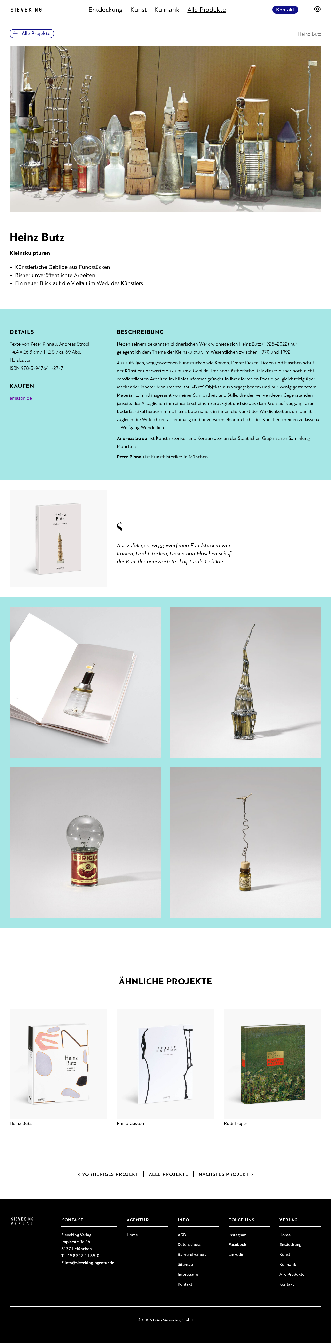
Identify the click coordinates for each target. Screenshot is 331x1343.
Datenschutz (189, 1244)
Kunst (138, 10)
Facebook (237, 1244)
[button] (15, 33)
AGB (182, 1234)
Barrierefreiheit (192, 1254)
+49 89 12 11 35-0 (82, 1255)
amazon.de (21, 398)
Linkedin (236, 1254)
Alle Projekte (36, 33)
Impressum (188, 1274)
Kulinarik (167, 10)
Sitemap (185, 1264)
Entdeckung (105, 10)
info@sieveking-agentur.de (89, 1262)
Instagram (238, 1234)
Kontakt (285, 10)
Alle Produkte (206, 10)
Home (132, 1234)
